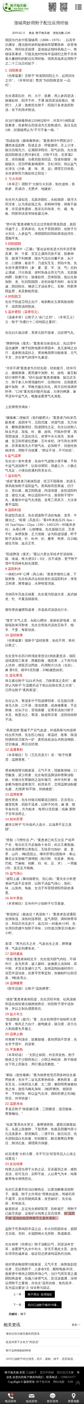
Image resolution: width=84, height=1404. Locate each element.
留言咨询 (52, 1401)
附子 (23, 1314)
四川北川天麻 (65, 1372)
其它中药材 (47, 1372)
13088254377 (68, 1377)
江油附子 (31, 1372)
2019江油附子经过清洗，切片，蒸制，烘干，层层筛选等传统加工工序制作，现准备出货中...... (43, 1359)
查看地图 (73, 1401)
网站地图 (58, 1381)
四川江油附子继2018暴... (43, 1305)
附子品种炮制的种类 (18, 1350)
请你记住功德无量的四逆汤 (22, 1333)
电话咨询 (10, 1401)
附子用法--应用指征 (40, 1294)
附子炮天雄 (43, 1381)
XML (70, 1381)
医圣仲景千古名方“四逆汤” (22, 1342)
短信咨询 (31, 1401)
